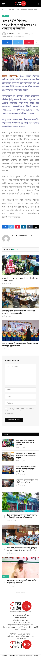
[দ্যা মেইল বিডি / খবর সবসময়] (20, 3)
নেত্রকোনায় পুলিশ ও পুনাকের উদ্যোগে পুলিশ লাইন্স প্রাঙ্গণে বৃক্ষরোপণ (20, 279)
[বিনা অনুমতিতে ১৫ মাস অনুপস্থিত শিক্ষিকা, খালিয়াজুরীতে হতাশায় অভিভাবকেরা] (20, 502)
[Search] (38, 3)
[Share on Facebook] (7, 42)
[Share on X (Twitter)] (18, 42)
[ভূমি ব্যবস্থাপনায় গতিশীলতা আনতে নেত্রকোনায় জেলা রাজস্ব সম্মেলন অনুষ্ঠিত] (20, 297)
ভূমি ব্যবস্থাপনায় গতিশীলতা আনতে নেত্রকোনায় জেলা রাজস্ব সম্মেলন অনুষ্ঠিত (18, 312)
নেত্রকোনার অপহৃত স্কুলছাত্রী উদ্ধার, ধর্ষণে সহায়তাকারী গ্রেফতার (21, 581)
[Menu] (3, 3)
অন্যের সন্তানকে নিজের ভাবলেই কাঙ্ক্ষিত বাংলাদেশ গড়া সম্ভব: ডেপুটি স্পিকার (20, 344)
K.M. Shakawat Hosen (16, 34)
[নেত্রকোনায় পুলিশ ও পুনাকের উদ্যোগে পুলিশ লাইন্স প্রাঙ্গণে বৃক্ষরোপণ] (20, 265)
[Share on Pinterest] (29, 42)
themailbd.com (33, 656)
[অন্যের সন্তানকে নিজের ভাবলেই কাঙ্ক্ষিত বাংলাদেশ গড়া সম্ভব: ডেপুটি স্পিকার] (20, 330)
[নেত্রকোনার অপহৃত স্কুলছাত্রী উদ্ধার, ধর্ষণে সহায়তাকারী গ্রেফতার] (20, 567)
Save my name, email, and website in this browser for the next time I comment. (19, 411)
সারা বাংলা (5, 16)
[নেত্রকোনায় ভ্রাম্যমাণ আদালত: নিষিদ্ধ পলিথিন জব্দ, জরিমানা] (8, 483)
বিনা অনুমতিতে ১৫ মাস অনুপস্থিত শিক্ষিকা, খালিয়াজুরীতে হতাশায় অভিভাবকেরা (22, 516)
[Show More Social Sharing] (37, 42)
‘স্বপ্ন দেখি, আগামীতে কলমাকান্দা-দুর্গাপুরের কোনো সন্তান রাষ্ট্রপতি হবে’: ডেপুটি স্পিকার (22, 549)
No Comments (8, 37)
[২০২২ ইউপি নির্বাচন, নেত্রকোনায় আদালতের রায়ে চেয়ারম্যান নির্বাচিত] (20, 59)
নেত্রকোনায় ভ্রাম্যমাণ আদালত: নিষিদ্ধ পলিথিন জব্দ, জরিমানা (27, 481)
